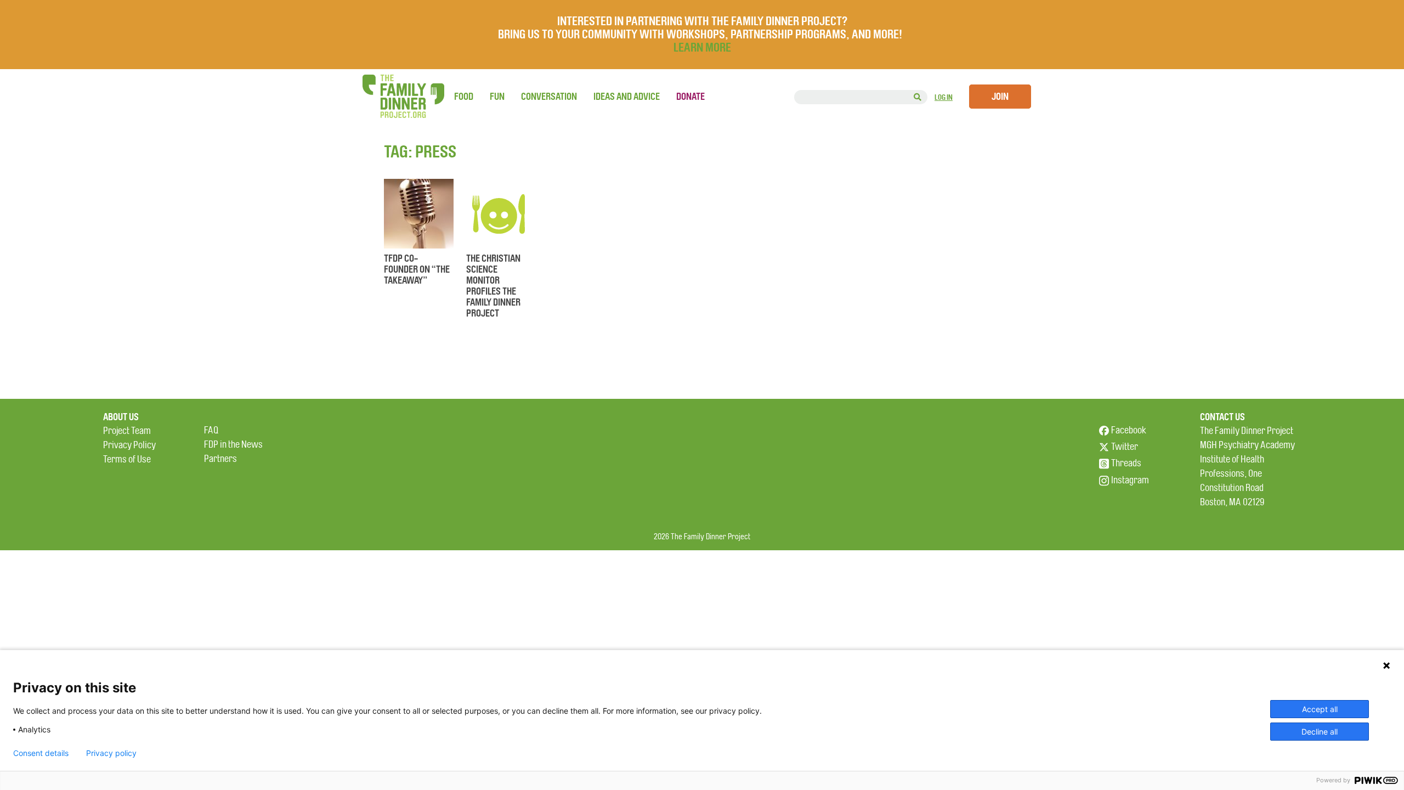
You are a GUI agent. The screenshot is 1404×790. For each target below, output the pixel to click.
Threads (1126, 463)
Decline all (1319, 731)
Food (463, 97)
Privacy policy (111, 753)
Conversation (549, 97)
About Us (121, 417)
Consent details (41, 753)
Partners (220, 459)
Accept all (1320, 709)
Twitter (1124, 447)
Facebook (1128, 430)
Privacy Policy (129, 445)
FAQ (211, 430)
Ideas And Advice (626, 97)
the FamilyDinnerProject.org (403, 96)
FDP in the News (233, 444)
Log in (944, 97)
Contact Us (1222, 417)
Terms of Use (127, 459)
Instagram (1130, 480)
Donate (690, 97)
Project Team (127, 431)
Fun (497, 97)
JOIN (1000, 97)
